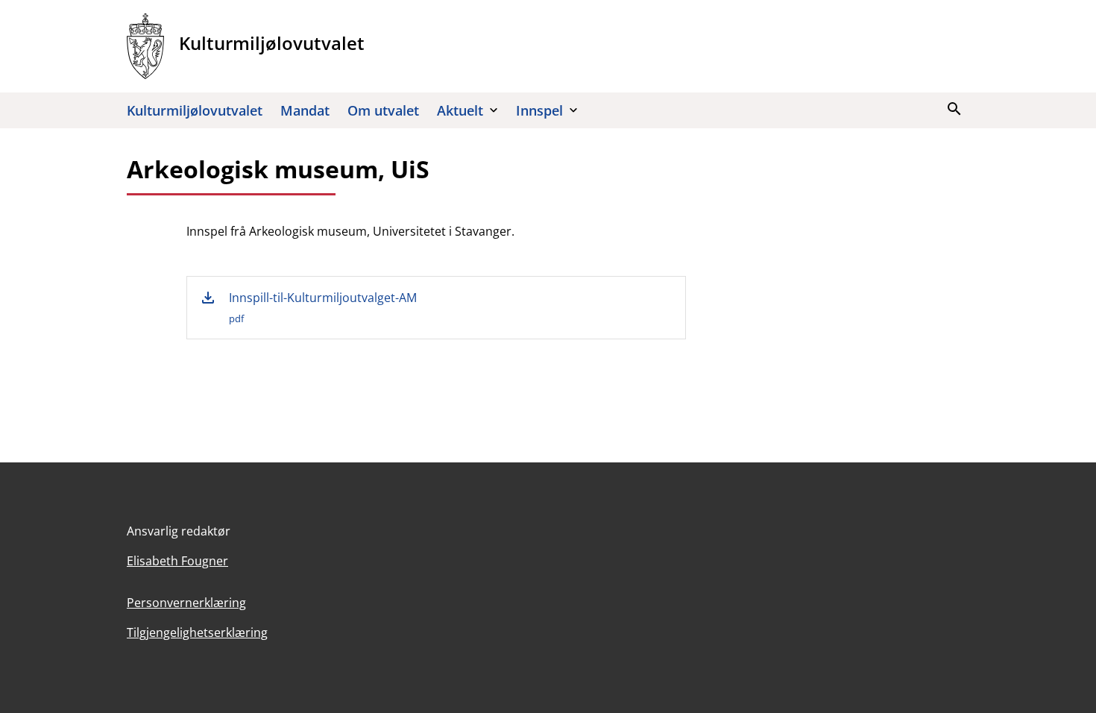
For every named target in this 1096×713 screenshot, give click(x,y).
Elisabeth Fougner (177, 561)
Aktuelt (460, 110)
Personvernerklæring (186, 602)
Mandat (305, 110)
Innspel (539, 110)
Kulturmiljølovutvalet (194, 110)
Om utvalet (383, 110)
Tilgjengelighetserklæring (197, 632)
